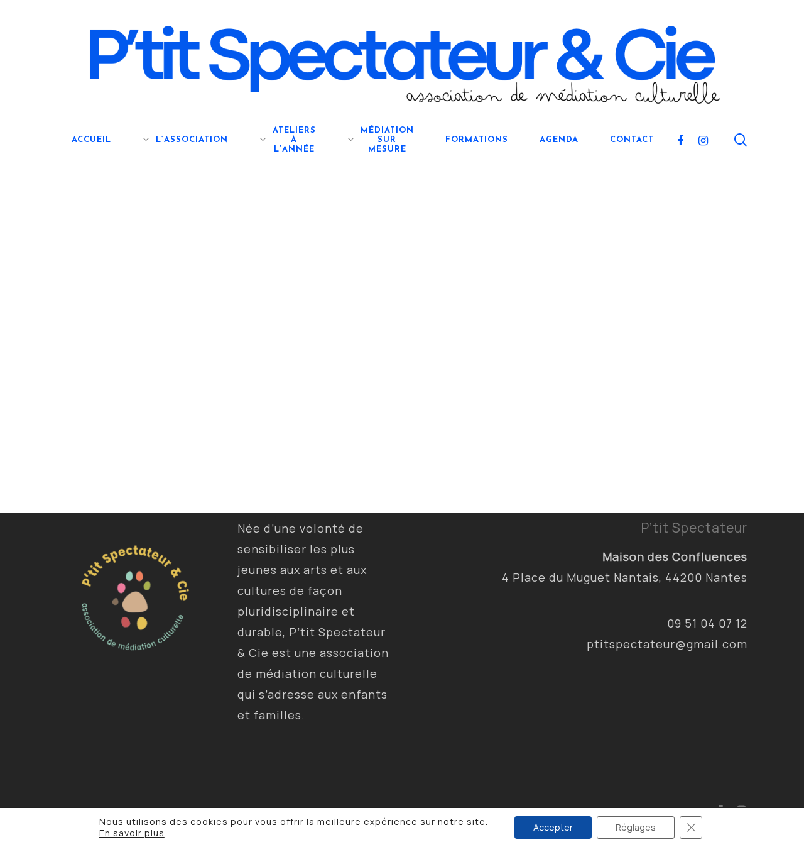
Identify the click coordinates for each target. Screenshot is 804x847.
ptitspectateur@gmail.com (667, 643)
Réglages (636, 827)
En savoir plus (132, 833)
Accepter (553, 827)
